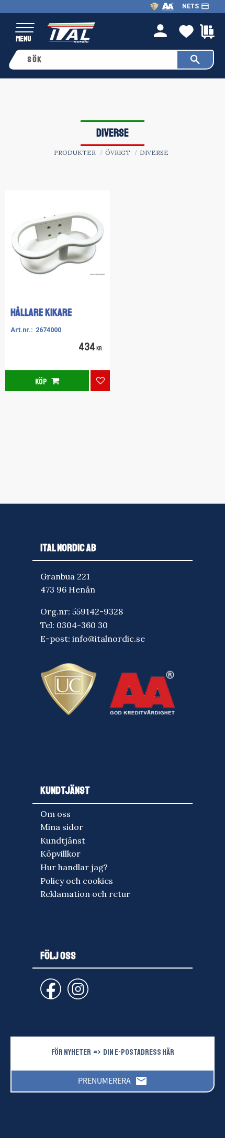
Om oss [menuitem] (55, 814)
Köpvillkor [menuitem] (60, 853)
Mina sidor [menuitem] (61, 827)
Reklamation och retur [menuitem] (85, 894)
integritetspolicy (118, 1121)
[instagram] (49, 984)
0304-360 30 (82, 625)
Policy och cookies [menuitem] (76, 880)
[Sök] (195, 60)
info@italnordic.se (108, 638)
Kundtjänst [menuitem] (62, 840)
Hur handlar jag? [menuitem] (74, 867)
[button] (25, 28)
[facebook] (42, 984)
